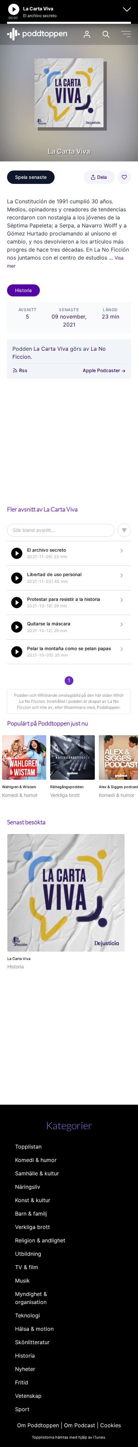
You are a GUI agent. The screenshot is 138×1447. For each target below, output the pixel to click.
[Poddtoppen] (37, 34)
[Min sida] (87, 34)
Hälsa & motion (34, 1328)
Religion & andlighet (40, 1240)
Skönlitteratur (32, 1342)
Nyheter (25, 1369)
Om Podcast (79, 1425)
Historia (23, 290)
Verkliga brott (32, 1227)
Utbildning (28, 1253)
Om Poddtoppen (38, 1425)
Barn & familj (31, 1213)
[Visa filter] (124, 530)
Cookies (110, 1425)
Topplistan (28, 1146)
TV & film (26, 1267)
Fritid (21, 1382)
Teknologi (27, 1315)
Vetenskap (28, 1395)
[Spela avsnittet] (17, 553)
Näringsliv (27, 1186)
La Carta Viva (50, 348)
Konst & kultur (32, 1200)
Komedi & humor (36, 1160)
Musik (22, 1280)
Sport (22, 1409)
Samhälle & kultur (37, 1173)
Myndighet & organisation (31, 1298)
